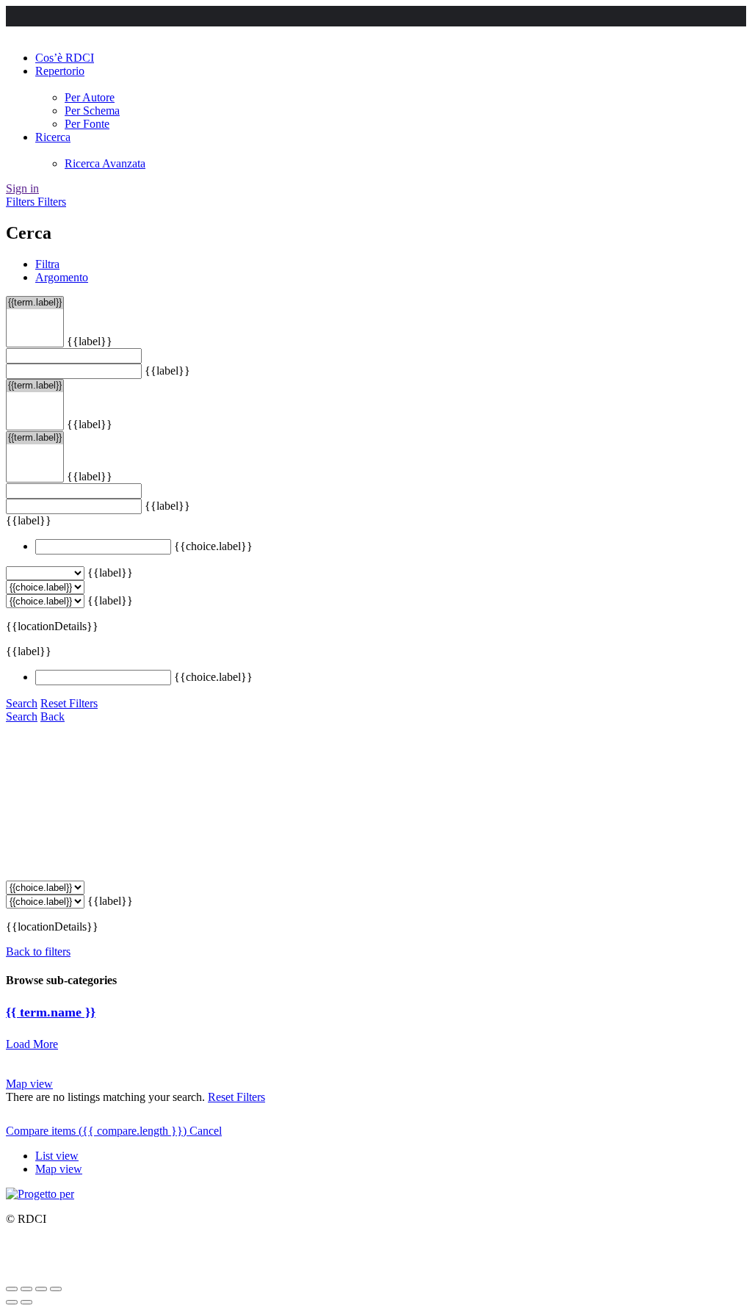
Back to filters (38, 951)
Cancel (205, 1130)
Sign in (22, 188)
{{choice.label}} (213, 546)
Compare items (96, 1130)
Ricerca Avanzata (105, 163)
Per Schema (92, 110)
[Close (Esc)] (12, 1289)
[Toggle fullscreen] (41, 1289)
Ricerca (52, 137)
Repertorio (59, 71)
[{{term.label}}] (35, 303)
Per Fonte (87, 124)
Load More (32, 1044)
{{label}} (89, 341)
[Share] (26, 1289)
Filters (21, 201)
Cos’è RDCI (64, 57)
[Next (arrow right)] (26, 1302)
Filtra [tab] (47, 264)
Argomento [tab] (61, 277)
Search (21, 703)
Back (52, 716)
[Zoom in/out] (56, 1289)
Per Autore (90, 97)
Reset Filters (69, 703)
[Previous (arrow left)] (12, 1302)
